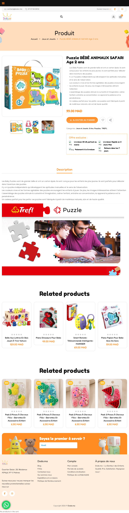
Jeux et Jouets (48, 39)
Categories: (70, 128)
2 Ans (91, 128)
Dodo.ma (43, 461)
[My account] (113, 16)
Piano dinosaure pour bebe (48, 337)
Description (64, 169)
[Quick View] (13, 330)
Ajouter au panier (84, 120)
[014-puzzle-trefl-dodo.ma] (48, 127)
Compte (71, 461)
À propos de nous (105, 461)
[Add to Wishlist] (103, 120)
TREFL (104, 128)
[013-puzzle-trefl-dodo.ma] (32, 127)
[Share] (110, 120)
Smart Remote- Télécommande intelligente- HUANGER (80, 340)
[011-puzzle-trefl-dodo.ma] (16, 127)
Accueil (34, 39)
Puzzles (97, 128)
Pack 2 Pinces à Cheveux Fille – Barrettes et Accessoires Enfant (16, 417)
